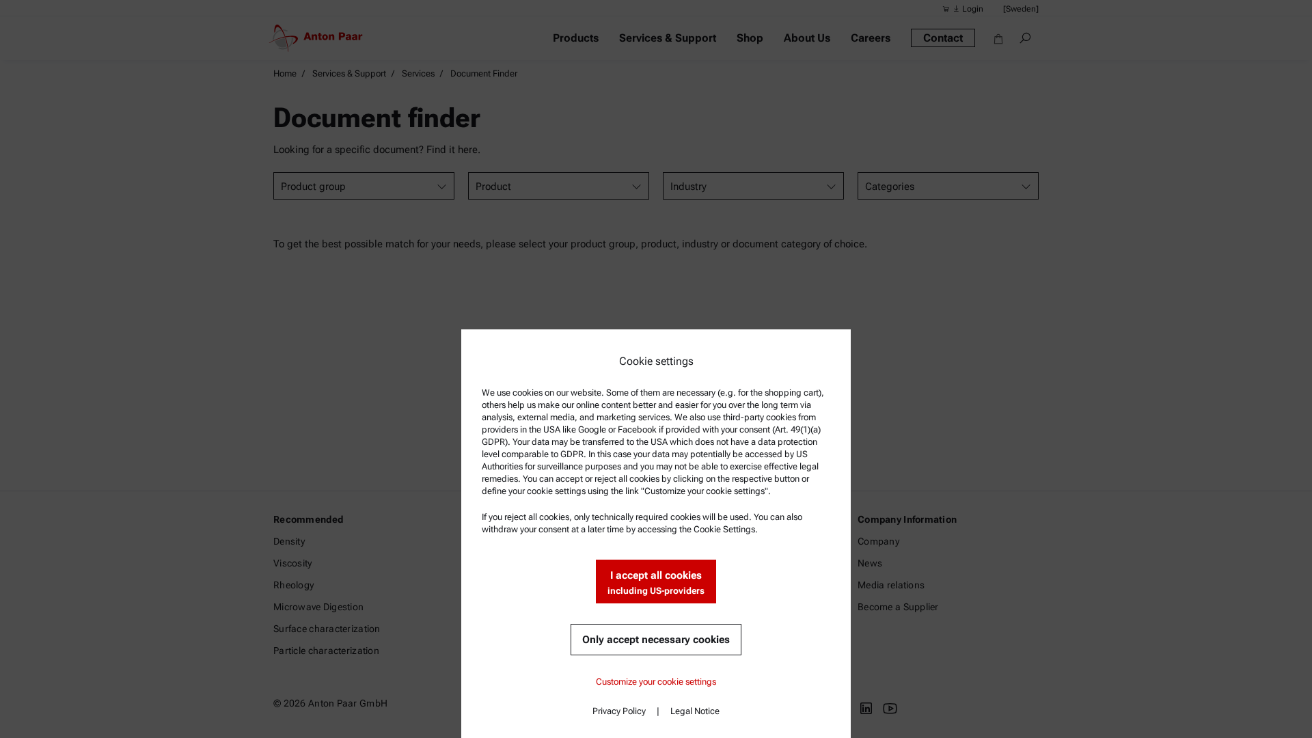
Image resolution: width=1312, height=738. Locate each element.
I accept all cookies (656, 582)
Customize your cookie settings (656, 681)
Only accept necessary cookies (656, 639)
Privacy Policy (619, 711)
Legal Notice (695, 711)
